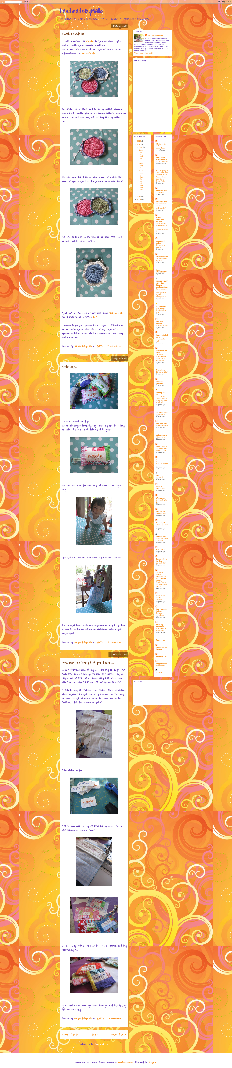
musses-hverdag (159, 382)
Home (95, 1034)
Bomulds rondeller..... (74, 34)
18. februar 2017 (161, 372)
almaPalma (160, 596)
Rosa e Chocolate (160, 488)
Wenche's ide (88, 53)
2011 (139, 144)
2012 (139, 141)
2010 (139, 196)
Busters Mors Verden (161, 560)
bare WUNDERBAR (161, 271)
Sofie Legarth (161, 446)
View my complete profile (143, 53)
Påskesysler (160, 437)
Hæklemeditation (162, 325)
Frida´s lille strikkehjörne (161, 158)
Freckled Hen (161, 190)
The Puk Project (159, 322)
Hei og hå (159, 477)
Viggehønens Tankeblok (161, 664)
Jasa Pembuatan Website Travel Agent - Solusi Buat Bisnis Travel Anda (162, 177)
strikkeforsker (161, 435)
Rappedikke (161, 536)
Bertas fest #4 (161, 563)
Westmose (160, 498)
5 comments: (115, 1018)
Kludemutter (161, 144)
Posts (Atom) (102, 1044)
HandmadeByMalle (81, 11)
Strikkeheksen (162, 256)
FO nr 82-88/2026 (162, 161)
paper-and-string (160, 242)
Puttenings (160, 640)
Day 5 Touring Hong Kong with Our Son (161, 584)
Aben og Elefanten (160, 625)
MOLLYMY (160, 550)
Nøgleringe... (69, 366)
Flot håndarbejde (162, 425)
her (95, 317)
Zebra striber (161, 656)
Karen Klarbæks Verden (160, 219)
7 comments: (114, 346)
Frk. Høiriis (160, 511)
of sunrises (160, 192)
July (141, 147)
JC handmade (161, 412)
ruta (157, 475)
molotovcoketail (125, 1062)
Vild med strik (161, 424)
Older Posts (119, 1034)
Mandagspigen (162, 171)
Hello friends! (160, 414)
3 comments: (114, 642)
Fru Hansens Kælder (161, 648)
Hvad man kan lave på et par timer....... (88, 662)
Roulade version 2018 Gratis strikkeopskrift (161, 206)
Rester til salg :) (161, 513)
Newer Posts (70, 1034)
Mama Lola (160, 370)
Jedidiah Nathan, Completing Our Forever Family (161, 576)
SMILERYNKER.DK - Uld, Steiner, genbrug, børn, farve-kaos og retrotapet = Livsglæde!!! (162, 287)
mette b (159, 673)
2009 (139, 199)
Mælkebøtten (161, 523)
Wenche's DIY (116, 313)
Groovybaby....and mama (162, 307)
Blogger (152, 1062)
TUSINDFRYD (161, 202)
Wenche (90, 41)
